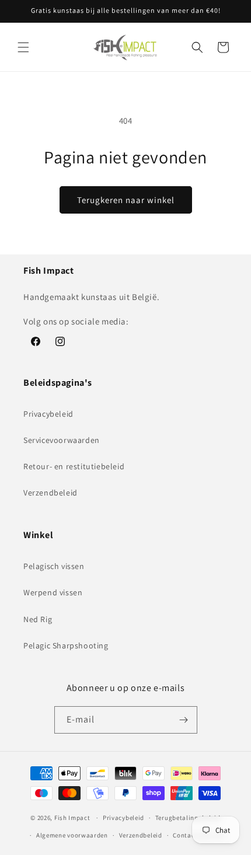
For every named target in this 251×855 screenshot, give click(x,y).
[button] (23, 47)
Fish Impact (72, 818)
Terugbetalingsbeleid (188, 818)
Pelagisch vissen (54, 566)
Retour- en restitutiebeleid (73, 466)
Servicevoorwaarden (61, 440)
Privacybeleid (48, 414)
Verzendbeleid (50, 492)
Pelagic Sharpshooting (66, 645)
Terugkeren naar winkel (126, 199)
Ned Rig (37, 619)
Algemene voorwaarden (72, 835)
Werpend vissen (52, 592)
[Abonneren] (184, 720)
